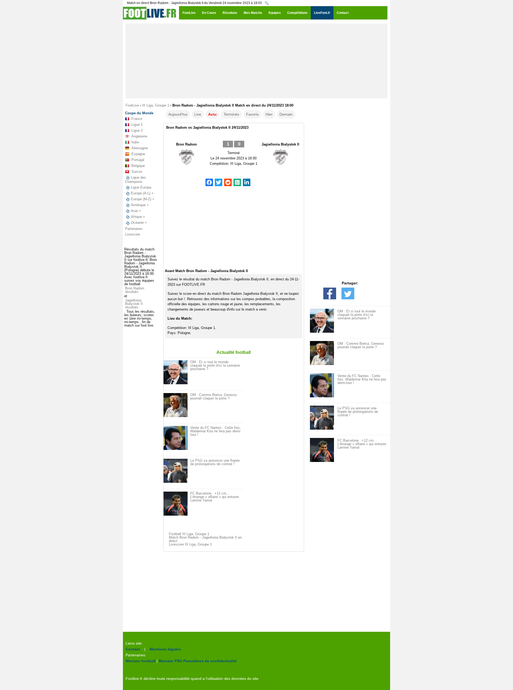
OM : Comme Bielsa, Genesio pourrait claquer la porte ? (213, 396)
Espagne (138, 154)
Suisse (136, 172)
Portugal (137, 160)
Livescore (132, 234)
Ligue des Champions (135, 179)
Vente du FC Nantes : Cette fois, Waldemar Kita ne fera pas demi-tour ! (215, 431)
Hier (269, 114)
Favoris (252, 114)
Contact (133, 649)
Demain (286, 114)
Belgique (138, 166)
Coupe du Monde (139, 113)
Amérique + (140, 205)
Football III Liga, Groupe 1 (189, 534)
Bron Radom (186, 144)
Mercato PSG (170, 661)
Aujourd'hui (177, 114)
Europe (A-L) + (142, 193)
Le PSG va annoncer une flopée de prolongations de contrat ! (215, 462)
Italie (135, 142)
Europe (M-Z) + (142, 199)
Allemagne (139, 148)
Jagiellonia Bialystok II (280, 144)
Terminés (231, 114)
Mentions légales (165, 649)
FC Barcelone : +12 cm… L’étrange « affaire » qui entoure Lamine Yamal (214, 496)
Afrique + (138, 217)
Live (197, 114)
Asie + (136, 211)
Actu (212, 114)
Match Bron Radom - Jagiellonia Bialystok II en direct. (205, 539)
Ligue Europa (141, 187)
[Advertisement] (256, 60)
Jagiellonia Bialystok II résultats (134, 303)
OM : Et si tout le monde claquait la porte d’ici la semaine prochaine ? (215, 365)
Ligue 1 (137, 125)
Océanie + (139, 223)
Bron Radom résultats (134, 290)
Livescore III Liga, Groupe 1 (190, 544)
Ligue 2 (137, 130)
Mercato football (141, 661)
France (136, 119)
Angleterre (139, 136)
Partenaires (134, 229)
